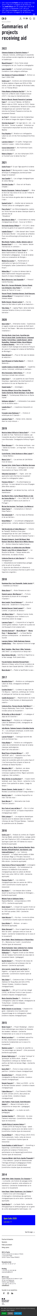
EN (27, 19)
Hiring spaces (5, 1247)
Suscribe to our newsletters (9, 1290)
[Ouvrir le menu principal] (34, 19)
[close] (34, 14)
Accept (4, 1313)
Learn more (18, 1313)
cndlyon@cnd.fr (5, 1285)
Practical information (7, 1239)
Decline (10, 1313)
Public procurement (7, 1245)
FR (24, 19)
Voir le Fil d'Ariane (6, 21)
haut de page (29, 1232)
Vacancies (4, 1242)
